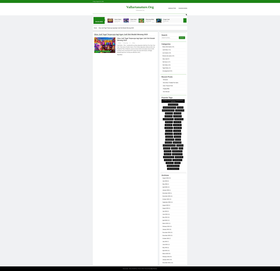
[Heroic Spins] (110, 21)
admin (119, 43)
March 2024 (165, 223)
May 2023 (165, 247)
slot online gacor (177, 160)
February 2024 (166, 226)
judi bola (169, 125)
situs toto (166, 148)
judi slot (169, 130)
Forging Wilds (166, 88)
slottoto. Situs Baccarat (173, 168)
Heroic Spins (117, 19)
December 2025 (166, 193)
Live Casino (165, 52)
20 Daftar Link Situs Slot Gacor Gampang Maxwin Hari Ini (173, 101)
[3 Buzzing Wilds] (141, 21)
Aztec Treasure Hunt (168, 85)
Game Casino (179, 119)
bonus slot (177, 113)
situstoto (174, 148)
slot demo (167, 151)
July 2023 (165, 241)
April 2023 (165, 250)
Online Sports (169, 139)
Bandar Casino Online (168, 110)
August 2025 (166, 205)
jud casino (177, 122)
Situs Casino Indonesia (169, 145)
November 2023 (166, 235)
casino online (177, 116)
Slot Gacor (165, 62)
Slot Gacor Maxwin (168, 157)
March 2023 (165, 253)
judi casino (177, 125)
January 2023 (166, 259)
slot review (170, 162)
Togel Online (165, 68)
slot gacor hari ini (177, 154)
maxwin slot (169, 136)
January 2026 (166, 190)
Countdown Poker (168, 119)
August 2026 (166, 178)
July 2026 (165, 181)
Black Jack (169, 113)
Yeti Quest (165, 79)
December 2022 (166, 262)
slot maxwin (179, 157)
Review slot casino (167, 55)
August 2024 (166, 208)
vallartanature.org (140, 7)
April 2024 (165, 220)
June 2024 (165, 214)
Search (182, 37)
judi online (168, 127)
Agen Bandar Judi (173, 104)
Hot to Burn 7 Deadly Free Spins (170, 82)
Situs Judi (165, 59)
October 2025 (166, 199)
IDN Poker (169, 122)
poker (178, 139)
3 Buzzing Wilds (150, 19)
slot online (168, 160)
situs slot (180, 145)
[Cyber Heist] (126, 21)
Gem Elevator (166, 91)
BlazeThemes (154, 268)
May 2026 (165, 184)
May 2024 (165, 217)
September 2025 (166, 202)
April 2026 (165, 187)
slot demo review (177, 151)
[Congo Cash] (159, 21)
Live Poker (177, 133)
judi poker (177, 127)
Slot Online (165, 65)
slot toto (177, 162)
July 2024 (165, 211)
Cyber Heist (133, 19)
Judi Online (98, 51)
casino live (168, 116)
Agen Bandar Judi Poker (169, 107)
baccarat (180, 107)
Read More (119, 54)
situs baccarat (177, 142)
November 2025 (166, 196)
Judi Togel (177, 130)
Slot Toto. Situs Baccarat (173, 165)
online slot (177, 136)
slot (180, 148)
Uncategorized (106, 51)
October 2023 (166, 238)
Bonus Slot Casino (167, 46)
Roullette (168, 142)
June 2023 (165, 244)
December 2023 (166, 232)
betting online (179, 110)
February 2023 (166, 256)
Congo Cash (166, 19)
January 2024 (166, 229)
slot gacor (167, 154)
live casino (169, 133)
